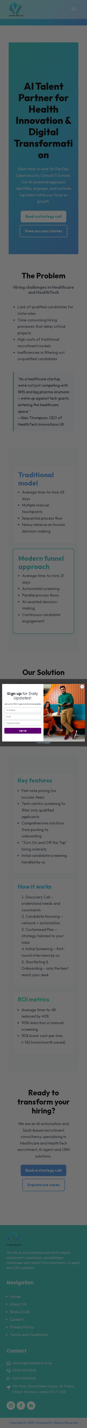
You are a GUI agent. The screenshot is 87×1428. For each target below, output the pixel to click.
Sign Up (23, 730)
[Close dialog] (82, 687)
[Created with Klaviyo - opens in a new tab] (43, 743)
